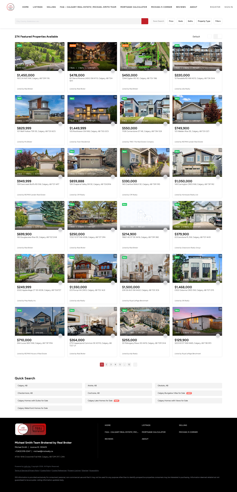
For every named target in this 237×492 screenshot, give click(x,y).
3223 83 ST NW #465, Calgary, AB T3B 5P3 (193, 343)
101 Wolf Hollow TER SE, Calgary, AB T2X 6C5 (36, 131)
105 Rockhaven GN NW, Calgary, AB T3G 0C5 (89, 131)
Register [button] (215, 7)
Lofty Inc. (27, 466)
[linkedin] (26, 484)
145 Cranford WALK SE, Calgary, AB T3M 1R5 (141, 184)
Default (196, 36)
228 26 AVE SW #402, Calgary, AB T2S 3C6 (140, 290)
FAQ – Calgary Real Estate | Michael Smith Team (88, 7)
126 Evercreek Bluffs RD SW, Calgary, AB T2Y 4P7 (38, 184)
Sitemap (85, 470)
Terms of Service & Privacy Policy (27, 470)
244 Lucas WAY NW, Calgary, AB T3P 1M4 (35, 343)
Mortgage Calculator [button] (133, 7)
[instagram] (42, 484)
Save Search (158, 21)
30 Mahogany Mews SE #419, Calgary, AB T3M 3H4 (144, 343)
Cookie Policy (45, 470)
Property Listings (74, 470)
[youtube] (50, 484)
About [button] (193, 7)
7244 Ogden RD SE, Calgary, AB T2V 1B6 (139, 78)
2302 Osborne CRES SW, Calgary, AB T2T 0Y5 (194, 290)
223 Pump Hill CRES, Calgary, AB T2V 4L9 (87, 290)
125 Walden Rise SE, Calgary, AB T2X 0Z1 (192, 131)
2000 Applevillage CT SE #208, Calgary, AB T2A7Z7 (39, 290)
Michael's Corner (161, 7)
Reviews (181, 7)
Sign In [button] (229, 7)
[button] (10, 7)
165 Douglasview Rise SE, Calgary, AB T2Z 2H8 (37, 237)
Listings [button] (38, 7)
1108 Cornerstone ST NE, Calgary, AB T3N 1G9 (142, 131)
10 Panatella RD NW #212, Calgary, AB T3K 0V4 (195, 78)
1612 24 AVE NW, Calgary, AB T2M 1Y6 (33, 78)
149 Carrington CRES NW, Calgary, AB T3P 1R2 (194, 184)
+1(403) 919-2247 (23, 451)
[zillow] (34, 484)
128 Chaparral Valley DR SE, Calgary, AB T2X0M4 (90, 184)
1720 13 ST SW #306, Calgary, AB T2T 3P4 (87, 237)
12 (129, 364)
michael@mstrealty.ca (43, 451)
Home (25, 7)
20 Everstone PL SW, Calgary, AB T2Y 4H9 (193, 237)
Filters (218, 21)
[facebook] (18, 484)
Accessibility (94, 470)
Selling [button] (51, 7)
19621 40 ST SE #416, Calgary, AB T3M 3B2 (140, 237)
